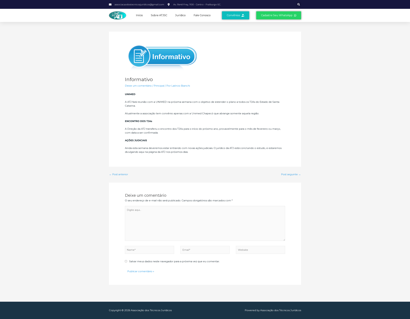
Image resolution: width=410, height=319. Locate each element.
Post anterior (118, 174)
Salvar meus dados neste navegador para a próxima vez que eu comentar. (174, 261)
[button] (298, 4)
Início (139, 15)
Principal (159, 85)
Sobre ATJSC (159, 15)
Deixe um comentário (138, 85)
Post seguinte (291, 174)
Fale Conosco (202, 15)
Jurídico (180, 15)
